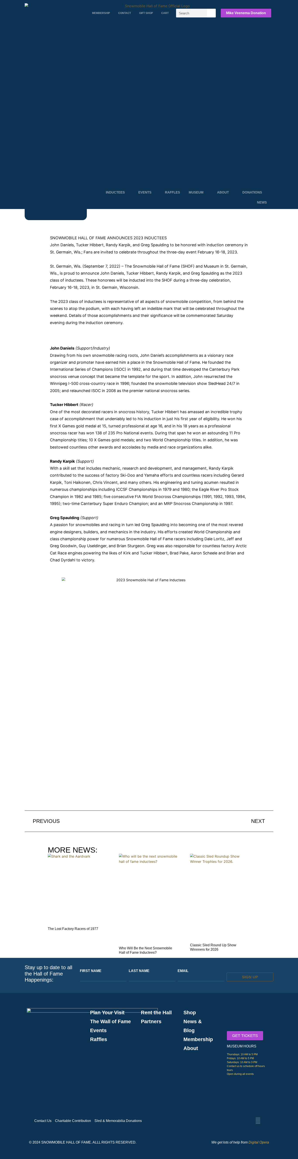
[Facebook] (258, 1120)
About (223, 192)
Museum (196, 192)
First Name (90, 971)
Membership (101, 13)
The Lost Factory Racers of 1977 (73, 929)
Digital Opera (258, 1142)
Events (144, 192)
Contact (124, 13)
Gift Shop (146, 13)
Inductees (115, 192)
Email (183, 971)
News (262, 202)
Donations (252, 192)
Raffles (172, 192)
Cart (165, 13)
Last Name (139, 971)
